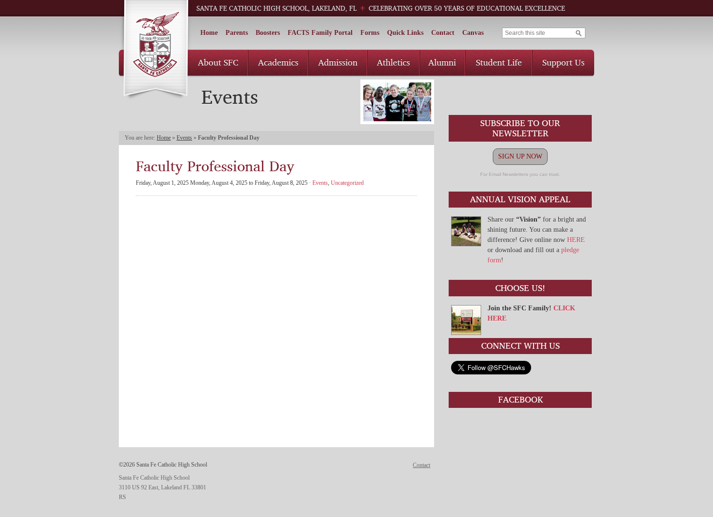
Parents (237, 32)
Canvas (473, 32)
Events (184, 137)
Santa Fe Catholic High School (155, 50)
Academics (278, 62)
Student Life (499, 62)
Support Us (563, 62)
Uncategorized (347, 182)
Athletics (393, 62)
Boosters (268, 32)
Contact (442, 32)
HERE (576, 239)
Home (209, 32)
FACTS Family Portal (320, 32)
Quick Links (405, 32)
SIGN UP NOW (520, 156)
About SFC (218, 62)
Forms (369, 32)
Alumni (442, 62)
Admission (337, 62)
